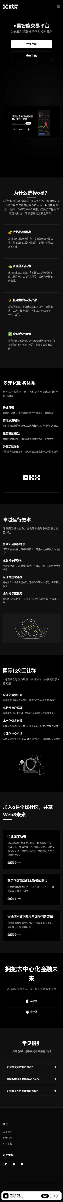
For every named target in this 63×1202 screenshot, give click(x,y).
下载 (53, 1196)
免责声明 (7, 1137)
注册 (45, 1196)
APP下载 (7, 1143)
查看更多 (12, 862)
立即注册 (31, 44)
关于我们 (7, 1131)
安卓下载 (31, 55)
